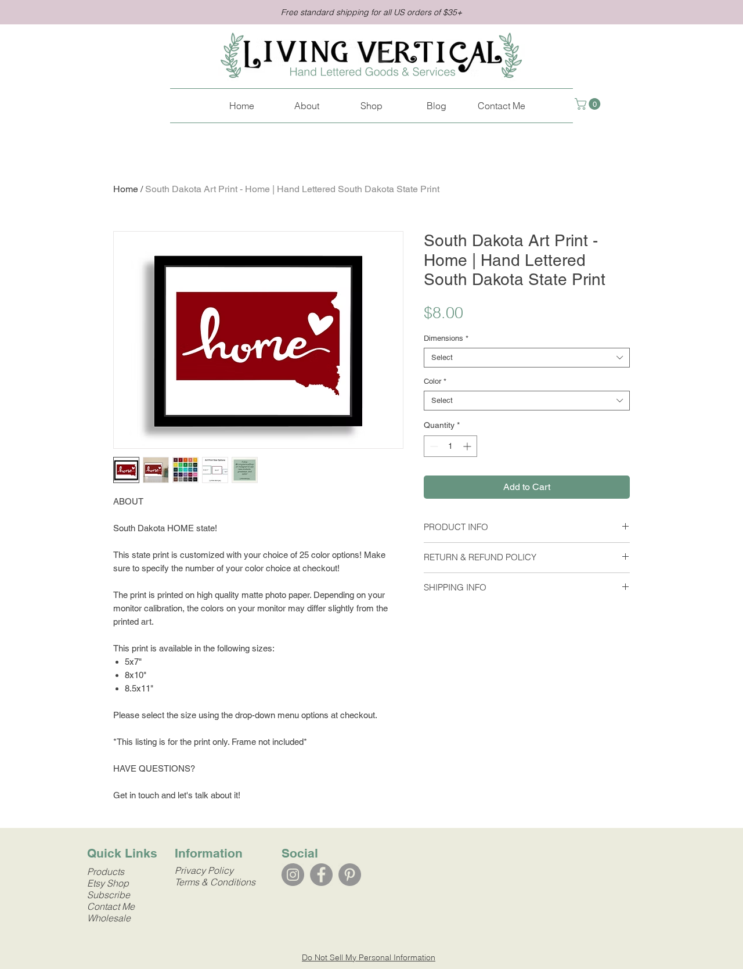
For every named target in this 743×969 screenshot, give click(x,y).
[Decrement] (432, 446)
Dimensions (446, 338)
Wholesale (109, 918)
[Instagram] (293, 874)
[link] (589, 104)
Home (125, 188)
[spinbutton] (450, 446)
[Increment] (468, 446)
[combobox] (527, 358)
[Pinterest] (349, 874)
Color (435, 381)
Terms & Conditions (215, 882)
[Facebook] (321, 874)
